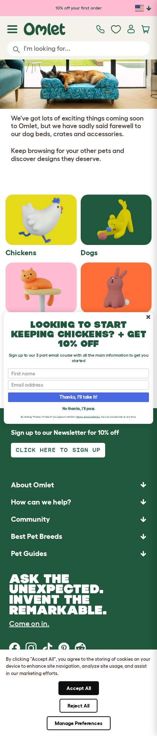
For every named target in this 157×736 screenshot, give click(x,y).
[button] (78, 553)
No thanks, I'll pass (78, 409)
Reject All (78, 706)
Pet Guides (29, 553)
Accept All (78, 688)
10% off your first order (78, 7)
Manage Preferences (79, 723)
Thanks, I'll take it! (78, 397)
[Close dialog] (148, 317)
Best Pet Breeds (36, 536)
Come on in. (29, 624)
